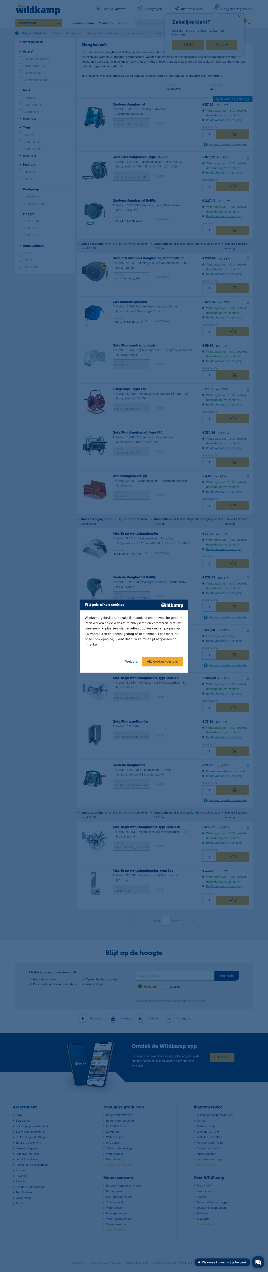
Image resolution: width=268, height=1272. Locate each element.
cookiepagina (103, 639)
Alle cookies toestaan (162, 661)
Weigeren (132, 661)
